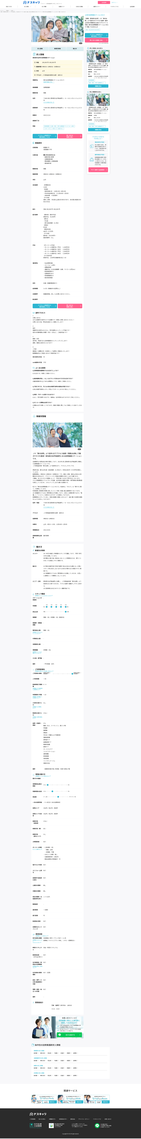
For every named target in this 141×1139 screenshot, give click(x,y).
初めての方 (9, 6)
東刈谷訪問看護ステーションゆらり (95, 15)
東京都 (35, 1053)
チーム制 (45, 796)
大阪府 (62, 1053)
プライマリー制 (72, 796)
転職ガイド (62, 6)
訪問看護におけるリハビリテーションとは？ (37, 633)
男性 (44, 611)
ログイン (114, 2)
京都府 (68, 1053)
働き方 (75, 48)
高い (68, 606)
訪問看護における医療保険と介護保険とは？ (37, 689)
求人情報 (40, 48)
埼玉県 (49, 1053)
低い (44, 606)
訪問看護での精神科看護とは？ (37, 717)
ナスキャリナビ (115, 6)
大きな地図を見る (48, 102)
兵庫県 (75, 1053)
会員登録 (104, 2)
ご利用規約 (32, 1119)
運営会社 (72, 1119)
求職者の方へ (52, 1119)
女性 (68, 611)
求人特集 (44, 6)
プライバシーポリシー (84, 1119)
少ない (44, 784)
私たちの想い (42, 1119)
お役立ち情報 (79, 6)
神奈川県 (42, 1053)
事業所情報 (57, 48)
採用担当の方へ (63, 1119)
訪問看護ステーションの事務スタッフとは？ (37, 652)
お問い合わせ (107, 1119)
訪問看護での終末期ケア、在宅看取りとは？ (37, 697)
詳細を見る (98, 86)
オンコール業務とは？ (37, 849)
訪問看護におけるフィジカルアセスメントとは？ (37, 941)
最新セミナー (97, 6)
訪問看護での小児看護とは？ (37, 707)
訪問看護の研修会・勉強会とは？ (37, 967)
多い (69, 784)
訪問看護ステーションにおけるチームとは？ (43, 595)
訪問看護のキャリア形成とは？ (41, 935)
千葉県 (55, 1053)
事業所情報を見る (48, 82)
